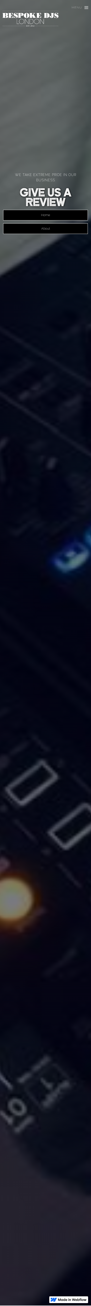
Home (45, 215)
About (45, 228)
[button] (77, 8)
